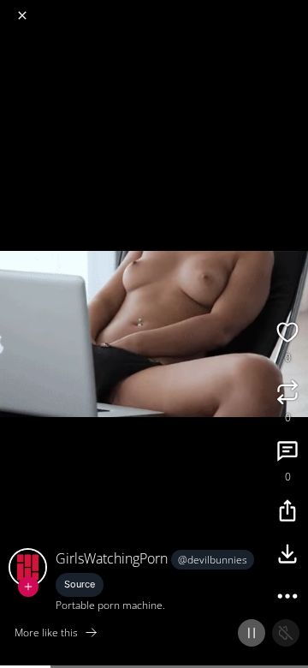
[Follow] (28, 586)
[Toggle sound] (285, 633)
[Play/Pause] (251, 633)
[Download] (287, 555)
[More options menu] (292, 8)
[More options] (287, 598)
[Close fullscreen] (22, 15)
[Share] (287, 513)
